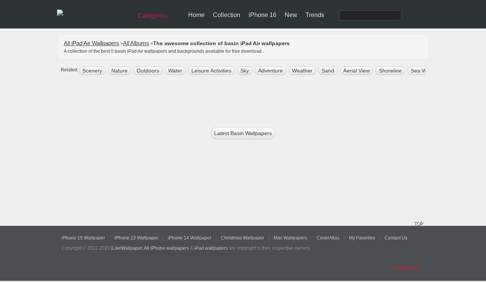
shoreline (390, 71)
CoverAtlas (328, 238)
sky (244, 71)
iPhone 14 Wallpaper (189, 238)
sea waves (424, 71)
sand (328, 71)
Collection (226, 15)
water (175, 71)
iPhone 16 (262, 15)
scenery (92, 71)
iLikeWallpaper (126, 248)
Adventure (270, 71)
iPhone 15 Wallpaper (83, 238)
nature (119, 71)
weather (302, 71)
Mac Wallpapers (290, 238)
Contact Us (396, 238)
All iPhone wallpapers (166, 248)
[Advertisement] (248, 99)
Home (196, 15)
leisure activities (211, 71)
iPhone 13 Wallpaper (136, 238)
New (291, 15)
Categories (152, 16)
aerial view (356, 71)
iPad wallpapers (211, 248)
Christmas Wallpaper (242, 238)
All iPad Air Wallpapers (91, 43)
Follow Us (406, 268)
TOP (418, 223)
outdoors (148, 71)
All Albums (136, 43)
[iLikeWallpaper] (94, 12)
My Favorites (362, 238)
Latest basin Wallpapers (243, 133)
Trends (315, 15)
